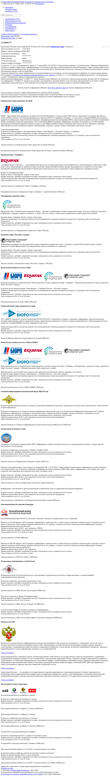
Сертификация (10, 27)
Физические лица (7, 36)
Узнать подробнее (7, 653)
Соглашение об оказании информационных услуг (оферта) (33, 75)
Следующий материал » (29, 34)
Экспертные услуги (12, 19)
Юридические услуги (13, 21)
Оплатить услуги (11, 11)
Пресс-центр (9, 30)
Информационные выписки (15, 23)
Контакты (40, 4)
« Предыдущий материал (10, 34)
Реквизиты (9, 7)
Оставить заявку (11, 9)
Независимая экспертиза (20, 770)
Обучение (8, 25)
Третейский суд (11, 28)
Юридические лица (8, 38)
